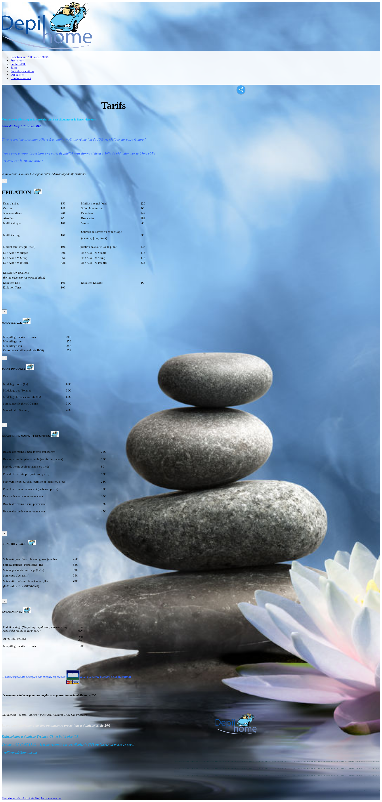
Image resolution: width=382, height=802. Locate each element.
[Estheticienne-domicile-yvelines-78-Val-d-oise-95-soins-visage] (32, 544)
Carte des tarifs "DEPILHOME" (22, 126)
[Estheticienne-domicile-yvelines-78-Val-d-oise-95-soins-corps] (30, 368)
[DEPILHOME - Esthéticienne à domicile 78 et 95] (49, 49)
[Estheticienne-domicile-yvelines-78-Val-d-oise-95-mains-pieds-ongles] (55, 435)
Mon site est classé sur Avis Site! (21, 798)
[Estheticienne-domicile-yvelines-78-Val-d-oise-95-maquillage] (27, 322)
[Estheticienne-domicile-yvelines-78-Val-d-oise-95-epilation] (38, 192)
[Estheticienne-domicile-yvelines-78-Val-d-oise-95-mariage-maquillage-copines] (27, 611)
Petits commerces (51, 798)
